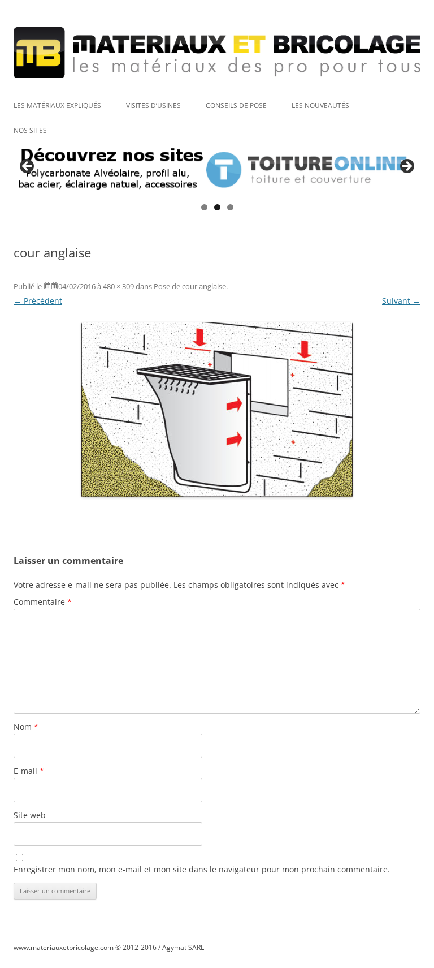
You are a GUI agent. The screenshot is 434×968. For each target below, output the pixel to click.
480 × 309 (118, 286)
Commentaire (43, 601)
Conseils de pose (236, 105)
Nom (26, 726)
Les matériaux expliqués (57, 105)
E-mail (29, 770)
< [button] (27, 166)
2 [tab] (217, 207)
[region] (217, 169)
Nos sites (30, 130)
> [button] (406, 166)
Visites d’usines (153, 105)
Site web (30, 815)
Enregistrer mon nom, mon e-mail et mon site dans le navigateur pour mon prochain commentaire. (202, 869)
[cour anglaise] (217, 409)
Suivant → (401, 300)
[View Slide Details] (217, 169)
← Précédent (38, 300)
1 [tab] (204, 207)
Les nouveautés (320, 105)
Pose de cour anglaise (190, 286)
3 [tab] (230, 207)
